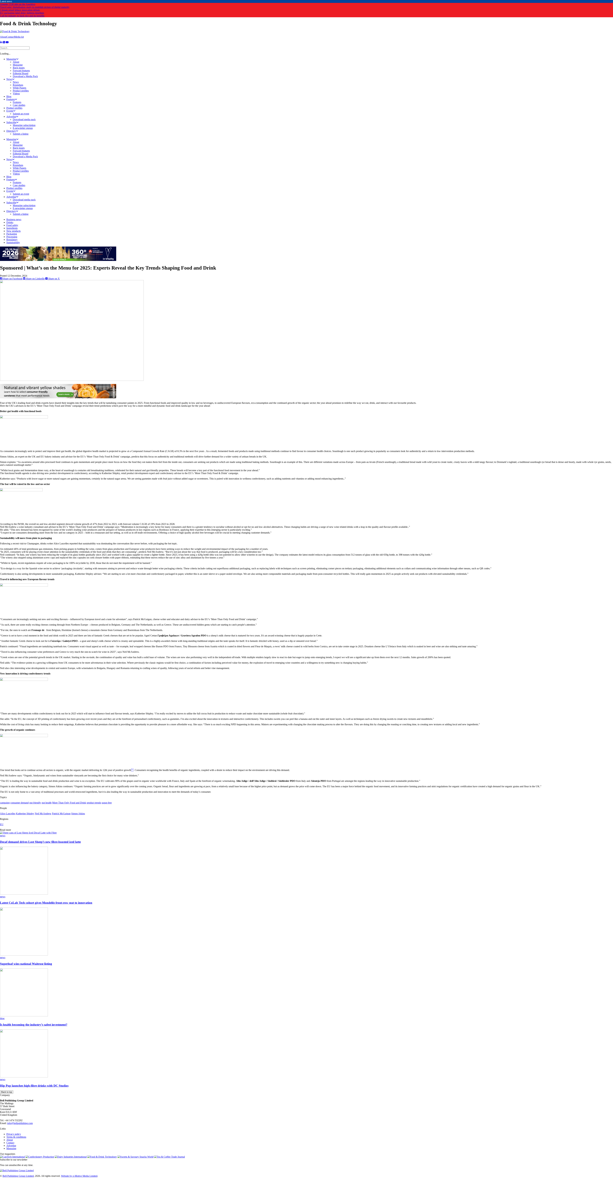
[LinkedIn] (1, 42)
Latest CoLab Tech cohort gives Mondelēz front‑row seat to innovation (46, 902)
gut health (47, 802)
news (2, 835)
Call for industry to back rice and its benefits (22, 15)
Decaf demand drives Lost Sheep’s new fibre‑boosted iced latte (40, 841)
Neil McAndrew (43, 813)
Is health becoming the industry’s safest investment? (33, 1024)
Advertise (11, 1145)
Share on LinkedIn (35, 278)
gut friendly (35, 802)
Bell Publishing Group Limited (18, 1176)
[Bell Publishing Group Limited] (17, 1170)
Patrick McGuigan (61, 813)
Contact (10, 36)
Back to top (6, 1092)
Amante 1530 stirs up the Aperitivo (17, 4)
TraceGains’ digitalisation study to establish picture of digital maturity (34, 7)
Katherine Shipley (25, 813)
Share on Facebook (12, 278)
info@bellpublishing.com (20, 1123)
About (3, 36)
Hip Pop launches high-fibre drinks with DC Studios (34, 1085)
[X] (4, 42)
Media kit (19, 36)
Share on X (54, 278)
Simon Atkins (78, 813)
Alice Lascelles (7, 813)
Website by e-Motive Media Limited (79, 1176)
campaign (5, 802)
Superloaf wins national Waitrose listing (26, 963)
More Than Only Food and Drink (69, 802)
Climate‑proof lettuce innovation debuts (20, 10)
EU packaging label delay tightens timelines (22, 13)
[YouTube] (7, 42)
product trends (94, 802)
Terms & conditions (16, 1137)
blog (2, 1018)
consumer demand (19, 802)
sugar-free (107, 802)
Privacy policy (13, 1134)
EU (2, 824)
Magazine (11, 1148)
